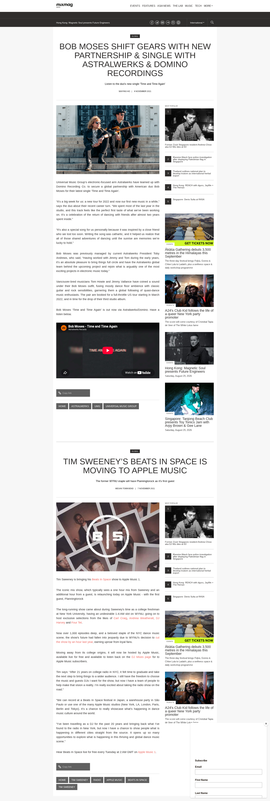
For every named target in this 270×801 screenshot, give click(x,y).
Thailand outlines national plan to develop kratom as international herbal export (189, 173)
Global (135, 36)
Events (135, 6)
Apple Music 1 (147, 752)
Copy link (67, 393)
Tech (198, 6)
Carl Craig (120, 618)
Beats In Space (101, 579)
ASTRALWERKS (80, 406)
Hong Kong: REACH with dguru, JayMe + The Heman (190, 186)
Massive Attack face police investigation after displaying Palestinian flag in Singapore (190, 159)
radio (97, 780)
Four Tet (76, 622)
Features (148, 6)
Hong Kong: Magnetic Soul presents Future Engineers (83, 22)
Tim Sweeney (79, 780)
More (208, 6)
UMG (97, 406)
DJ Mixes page (141, 657)
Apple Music (114, 780)
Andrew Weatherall (141, 618)
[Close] (266, 723)
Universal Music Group (121, 406)
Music (189, 6)
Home (62, 406)
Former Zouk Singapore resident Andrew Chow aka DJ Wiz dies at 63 (188, 129)
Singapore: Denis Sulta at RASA (186, 199)
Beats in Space (137, 780)
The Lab (178, 6)
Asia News (164, 6)
